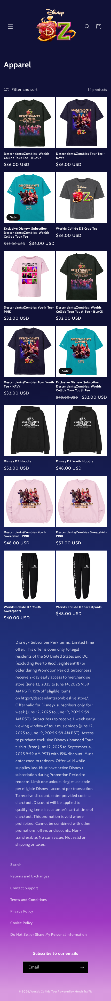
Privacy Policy (21, 911)
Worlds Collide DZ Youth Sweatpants (22, 609)
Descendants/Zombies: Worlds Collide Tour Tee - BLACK (26, 156)
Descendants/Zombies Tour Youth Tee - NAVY (29, 384)
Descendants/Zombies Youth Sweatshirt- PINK (25, 534)
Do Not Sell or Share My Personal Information (48, 934)
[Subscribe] (82, 967)
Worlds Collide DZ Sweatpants (79, 607)
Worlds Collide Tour (43, 991)
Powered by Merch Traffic (75, 991)
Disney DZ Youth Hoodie (74, 461)
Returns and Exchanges (29, 876)
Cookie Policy (21, 923)
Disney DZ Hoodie (17, 461)
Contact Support (24, 888)
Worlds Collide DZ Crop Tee (77, 228)
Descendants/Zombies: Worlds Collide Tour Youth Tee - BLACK (80, 309)
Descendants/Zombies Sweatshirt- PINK (81, 534)
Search (16, 864)
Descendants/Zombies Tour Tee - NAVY (80, 156)
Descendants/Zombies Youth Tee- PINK (29, 309)
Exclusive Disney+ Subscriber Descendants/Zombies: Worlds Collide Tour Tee (26, 232)
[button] (10, 26)
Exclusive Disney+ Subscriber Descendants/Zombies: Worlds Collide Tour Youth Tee (78, 386)
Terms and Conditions (28, 899)
